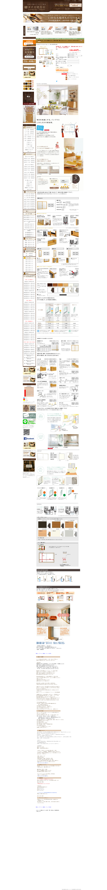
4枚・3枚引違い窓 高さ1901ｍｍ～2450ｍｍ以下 (29, 364)
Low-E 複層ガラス (58, 38)
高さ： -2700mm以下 (29, 253)
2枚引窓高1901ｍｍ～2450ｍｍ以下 (29, 288)
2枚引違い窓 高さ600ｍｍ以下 (29, 281)
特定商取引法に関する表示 (76, 889)
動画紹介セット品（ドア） (29, 149)
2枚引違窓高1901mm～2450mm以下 (29, 351)
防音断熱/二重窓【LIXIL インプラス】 (47, 38)
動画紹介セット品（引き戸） (29, 187)
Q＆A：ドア (29, 151)
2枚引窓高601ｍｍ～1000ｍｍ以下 (29, 345)
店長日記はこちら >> (26, 477)
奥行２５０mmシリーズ (29, 261)
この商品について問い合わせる (73, 77)
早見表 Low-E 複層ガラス (29, 279)
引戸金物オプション (29, 185)
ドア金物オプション (29, 144)
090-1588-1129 (41, 789)
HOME (37, 38)
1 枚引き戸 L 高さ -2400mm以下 (29, 162)
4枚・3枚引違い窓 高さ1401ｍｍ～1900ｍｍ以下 (29, 361)
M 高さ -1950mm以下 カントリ (29, 138)
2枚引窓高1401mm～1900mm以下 (29, 349)
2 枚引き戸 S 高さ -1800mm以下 (29, 166)
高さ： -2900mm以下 (29, 255)
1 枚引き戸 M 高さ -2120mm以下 (29, 160)
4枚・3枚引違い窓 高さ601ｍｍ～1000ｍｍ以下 (29, 355)
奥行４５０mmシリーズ (29, 269)
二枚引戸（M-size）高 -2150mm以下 (29, 206)
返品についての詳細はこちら (73, 73)
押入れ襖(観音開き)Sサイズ (29, 232)
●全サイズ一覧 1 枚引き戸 (29, 156)
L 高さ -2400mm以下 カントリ (29, 140)
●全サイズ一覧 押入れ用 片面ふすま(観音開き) (29, 230)
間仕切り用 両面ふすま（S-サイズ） (29, 215)
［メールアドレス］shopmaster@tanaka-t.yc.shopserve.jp (47, 792)
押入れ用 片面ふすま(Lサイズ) (29, 227)
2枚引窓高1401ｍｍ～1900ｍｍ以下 (29, 307)
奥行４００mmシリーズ (29, 267)
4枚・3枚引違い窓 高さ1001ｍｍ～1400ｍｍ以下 (29, 358)
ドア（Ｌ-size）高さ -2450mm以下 (29, 197)
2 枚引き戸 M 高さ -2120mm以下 (29, 168)
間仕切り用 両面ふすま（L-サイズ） (29, 219)
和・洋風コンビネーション (29, 180)
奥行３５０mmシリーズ (29, 265)
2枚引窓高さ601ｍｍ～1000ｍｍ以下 (29, 283)
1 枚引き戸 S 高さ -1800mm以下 (29, 158)
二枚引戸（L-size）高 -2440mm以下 (29, 208)
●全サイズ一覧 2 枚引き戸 (29, 164)
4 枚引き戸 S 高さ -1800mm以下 (29, 174)
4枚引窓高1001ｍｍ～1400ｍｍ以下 (29, 294)
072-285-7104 (41, 788)
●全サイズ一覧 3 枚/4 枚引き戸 (29, 172)
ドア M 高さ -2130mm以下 (29, 131)
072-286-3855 (41, 790)
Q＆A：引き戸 (29, 189)
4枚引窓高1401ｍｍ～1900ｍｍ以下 (29, 296)
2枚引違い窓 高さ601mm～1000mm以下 (69, 38)
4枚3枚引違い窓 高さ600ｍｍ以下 (29, 353)
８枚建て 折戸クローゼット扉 (29, 246)
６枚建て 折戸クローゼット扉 (29, 244)
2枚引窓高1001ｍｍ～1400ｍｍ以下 (29, 285)
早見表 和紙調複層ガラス (29, 321)
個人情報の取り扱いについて (67, 889)
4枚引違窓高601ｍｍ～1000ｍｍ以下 (29, 334)
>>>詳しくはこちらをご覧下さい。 (43, 762)
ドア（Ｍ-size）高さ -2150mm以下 (29, 195)
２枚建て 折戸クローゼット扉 (29, 240)
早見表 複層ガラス (29, 300)
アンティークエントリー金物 (29, 147)
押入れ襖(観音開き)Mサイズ (29, 234)
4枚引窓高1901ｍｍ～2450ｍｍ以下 (29, 339)
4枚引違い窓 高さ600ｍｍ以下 (29, 290)
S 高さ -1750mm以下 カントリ (29, 136)
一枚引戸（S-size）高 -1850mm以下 (29, 199)
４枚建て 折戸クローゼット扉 (29, 242)
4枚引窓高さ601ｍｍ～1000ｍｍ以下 (29, 292)
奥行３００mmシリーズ (29, 263)
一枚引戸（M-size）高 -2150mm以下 (29, 201)
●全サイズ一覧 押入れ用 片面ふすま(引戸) (29, 222)
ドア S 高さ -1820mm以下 (29, 129)
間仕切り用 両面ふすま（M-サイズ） (29, 217)
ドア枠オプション (29, 142)
